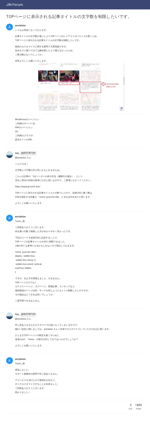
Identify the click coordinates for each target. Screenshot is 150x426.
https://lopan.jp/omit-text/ (27, 186)
